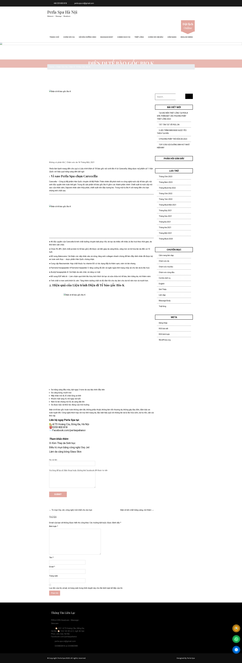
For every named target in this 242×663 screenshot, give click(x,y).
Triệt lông (139, 37)
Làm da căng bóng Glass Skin (65, 451)
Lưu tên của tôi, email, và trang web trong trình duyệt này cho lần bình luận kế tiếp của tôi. (86, 588)
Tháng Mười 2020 (166, 239)
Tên (51, 557)
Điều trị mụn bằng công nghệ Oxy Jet (69, 447)
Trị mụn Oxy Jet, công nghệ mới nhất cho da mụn (70, 510)
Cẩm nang (171, 37)
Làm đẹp (162, 295)
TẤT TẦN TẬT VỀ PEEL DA (169, 125)
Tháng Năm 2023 (166, 182)
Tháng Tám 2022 (165, 199)
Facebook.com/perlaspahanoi (68, 430)
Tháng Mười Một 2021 (167, 205)
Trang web (53, 576)
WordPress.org (165, 340)
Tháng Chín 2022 (165, 194)
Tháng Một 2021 (165, 233)
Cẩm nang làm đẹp (166, 255)
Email (52, 567)
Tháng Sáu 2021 (165, 216)
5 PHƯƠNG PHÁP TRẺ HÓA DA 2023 (173, 139)
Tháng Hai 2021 (165, 227)
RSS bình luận (164, 334)
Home (51, 67)
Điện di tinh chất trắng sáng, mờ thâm (137, 510)
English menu (187, 37)
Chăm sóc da (69, 37)
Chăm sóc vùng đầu (166, 272)
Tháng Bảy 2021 (165, 210)
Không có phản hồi (57, 162)
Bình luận (53, 526)
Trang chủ (54, 37)
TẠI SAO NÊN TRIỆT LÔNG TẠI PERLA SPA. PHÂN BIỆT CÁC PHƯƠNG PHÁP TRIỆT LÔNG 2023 (172, 116)
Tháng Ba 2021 (165, 222)
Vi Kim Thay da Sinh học (62, 443)
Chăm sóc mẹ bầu (155, 37)
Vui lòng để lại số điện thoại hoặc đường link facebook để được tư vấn (78, 470)
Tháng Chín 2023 (165, 177)
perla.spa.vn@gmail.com (84, 3)
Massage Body (106, 37)
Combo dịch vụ (123, 37)
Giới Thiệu (163, 289)
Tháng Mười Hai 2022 (167, 188)
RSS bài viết (163, 329)
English (161, 284)
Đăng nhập (163, 323)
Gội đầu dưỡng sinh (87, 37)
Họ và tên (53, 460)
